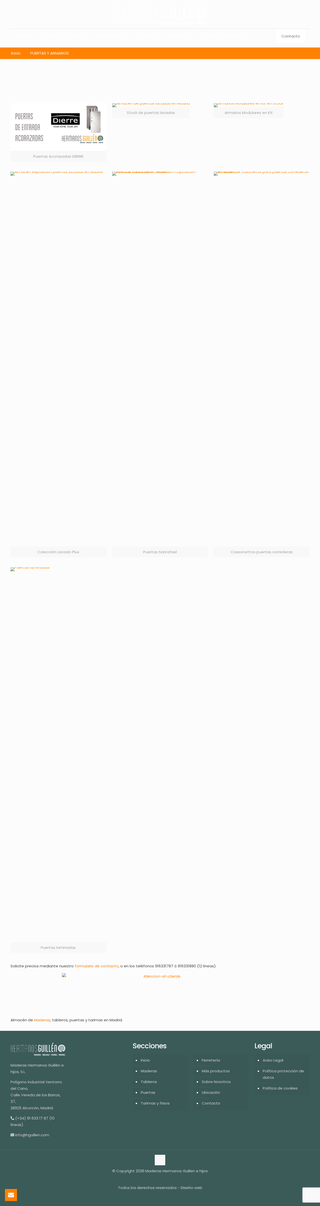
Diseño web (191, 1187)
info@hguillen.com (32, 1135)
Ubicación (211, 1092)
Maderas (42, 1020)
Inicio (15, 53)
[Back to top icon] (160, 1160)
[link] (58, 132)
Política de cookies (280, 1088)
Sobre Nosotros (216, 1081)
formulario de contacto (96, 966)
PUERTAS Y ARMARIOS (49, 53)
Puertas (148, 1092)
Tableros (149, 1081)
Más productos (216, 1071)
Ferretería (211, 1060)
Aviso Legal (273, 1060)
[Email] (11, 1195)
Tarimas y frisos (155, 1103)
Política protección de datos (283, 1074)
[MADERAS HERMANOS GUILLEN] (160, 14)
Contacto (291, 36)
